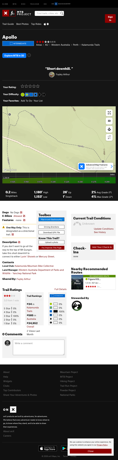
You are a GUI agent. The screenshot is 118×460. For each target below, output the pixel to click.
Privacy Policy (102, 445)
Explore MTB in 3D (14, 55)
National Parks (67, 394)
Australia (31, 318)
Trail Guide (8, 23)
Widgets (7, 381)
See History (100, 232)
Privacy (73, 456)
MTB (15, 4)
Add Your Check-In (102, 247)
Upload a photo (51, 242)
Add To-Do (26, 100)
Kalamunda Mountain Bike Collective (34, 265)
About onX (8, 431)
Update (104, 228)
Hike (23, 4)
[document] (91, 447)
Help (5, 376)
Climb (5, 4)
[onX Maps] (9, 411)
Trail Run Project (68, 385)
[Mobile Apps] (46, 23)
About (6, 372)
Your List (38, 100)
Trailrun (34, 4)
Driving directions (51, 227)
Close (91, 451)
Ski (45, 4)
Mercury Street (46, 256)
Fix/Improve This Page (51, 247)
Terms (65, 456)
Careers (7, 435)
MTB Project (66, 376)
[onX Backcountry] (61, 3)
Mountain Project (69, 372)
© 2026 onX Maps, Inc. (51, 456)
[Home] (18, 13)
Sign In (110, 18)
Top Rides (36, 23)
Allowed (18, 216)
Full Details (61, 289)
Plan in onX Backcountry (51, 219)
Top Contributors (12, 390)
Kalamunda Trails (91, 44)
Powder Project (68, 390)
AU (46, 44)
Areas (39, 44)
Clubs (6, 385)
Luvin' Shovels (28, 256)
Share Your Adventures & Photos (20, 394)
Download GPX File (51, 232)
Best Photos (22, 23)
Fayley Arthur (63, 74)
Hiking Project (67, 381)
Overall (30, 326)
